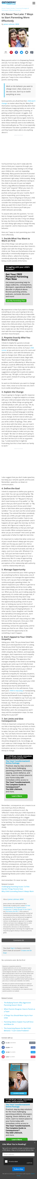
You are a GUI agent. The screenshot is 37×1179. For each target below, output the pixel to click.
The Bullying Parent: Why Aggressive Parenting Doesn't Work (17, 1004)
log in (13, 948)
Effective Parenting (14, 10)
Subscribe (32, 1042)
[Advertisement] (18, 148)
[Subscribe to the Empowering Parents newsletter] (3, 1043)
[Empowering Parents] (9, 2)
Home (3, 8)
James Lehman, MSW (11, 24)
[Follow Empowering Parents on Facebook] (3, 1047)
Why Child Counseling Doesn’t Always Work (18, 891)
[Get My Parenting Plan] (18, 285)
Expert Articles (10, 8)
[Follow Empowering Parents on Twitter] (3, 1052)
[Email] (26, 52)
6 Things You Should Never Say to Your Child (18, 1016)
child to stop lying (16, 691)
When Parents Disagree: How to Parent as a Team (19, 1010)
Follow (33, 1047)
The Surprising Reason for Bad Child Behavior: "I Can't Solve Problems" (17, 1029)
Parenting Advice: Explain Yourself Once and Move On (18, 1023)
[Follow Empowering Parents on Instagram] (3, 1057)
